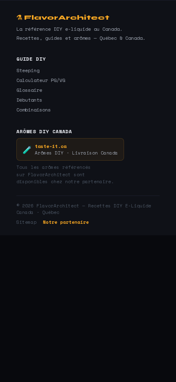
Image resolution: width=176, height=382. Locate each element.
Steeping (27, 70)
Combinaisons (33, 109)
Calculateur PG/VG (40, 80)
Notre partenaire (66, 222)
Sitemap (26, 222)
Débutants (29, 99)
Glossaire (29, 89)
